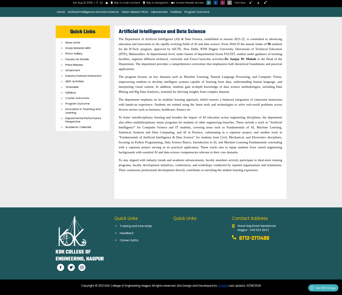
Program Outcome (197, 12)
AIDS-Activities (74, 81)
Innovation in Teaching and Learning (83, 111)
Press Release (74, 65)
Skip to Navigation (157, 2)
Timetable (72, 87)
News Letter (72, 42)
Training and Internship (136, 226)
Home (61, 12)
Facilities (176, 12)
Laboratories (159, 12)
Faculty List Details (77, 59)
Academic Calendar (78, 127)
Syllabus (70, 92)
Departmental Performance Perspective (83, 120)
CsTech (223, 286)
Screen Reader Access (190, 2)
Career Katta (129, 240)
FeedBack (127, 233)
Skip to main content (127, 2)
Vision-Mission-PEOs (135, 12)
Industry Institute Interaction (83, 76)
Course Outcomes (77, 98)
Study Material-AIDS (78, 48)
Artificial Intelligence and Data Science (93, 12)
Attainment (72, 70)
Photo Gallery (73, 53)
